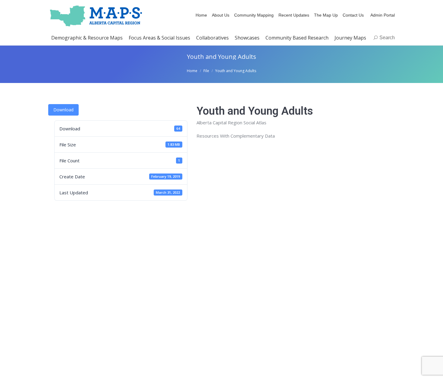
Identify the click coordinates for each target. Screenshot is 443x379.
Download (63, 110)
